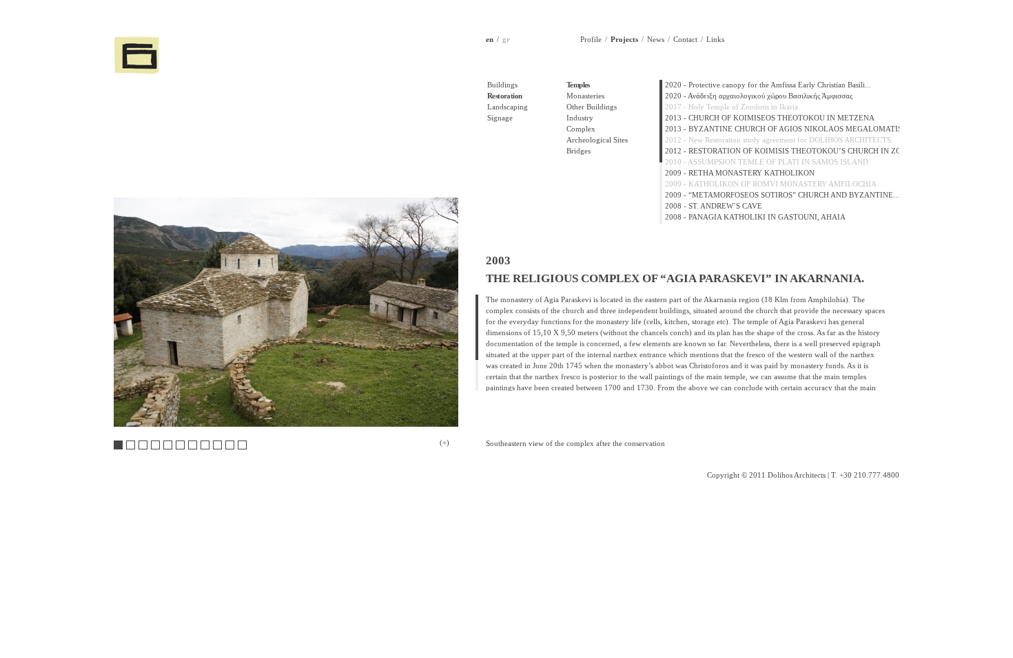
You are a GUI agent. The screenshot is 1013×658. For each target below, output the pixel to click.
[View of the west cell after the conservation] (192, 445)
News (655, 39)
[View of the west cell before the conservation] (180, 445)
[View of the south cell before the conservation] (205, 445)
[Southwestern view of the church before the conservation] (130, 445)
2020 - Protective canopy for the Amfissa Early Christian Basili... (768, 85)
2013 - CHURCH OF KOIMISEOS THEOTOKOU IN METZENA (769, 118)
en (489, 39)
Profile (591, 39)
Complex (580, 129)
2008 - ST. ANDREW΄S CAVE (713, 206)
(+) (444, 443)
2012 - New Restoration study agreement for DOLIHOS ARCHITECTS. (779, 140)
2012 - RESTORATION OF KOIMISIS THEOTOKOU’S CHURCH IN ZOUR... (791, 151)
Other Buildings (591, 107)
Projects (624, 39)
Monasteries (585, 96)
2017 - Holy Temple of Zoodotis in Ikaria (731, 107)
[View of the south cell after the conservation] (217, 445)
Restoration (504, 96)
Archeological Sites (597, 140)
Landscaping (507, 107)
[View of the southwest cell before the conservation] (155, 445)
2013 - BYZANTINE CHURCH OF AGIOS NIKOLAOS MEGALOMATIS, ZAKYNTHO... (810, 129)
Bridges (578, 151)
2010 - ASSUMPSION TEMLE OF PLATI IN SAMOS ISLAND (766, 162)
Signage (500, 118)
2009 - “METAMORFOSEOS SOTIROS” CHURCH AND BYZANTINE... (782, 195)
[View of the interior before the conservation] (229, 445)
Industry (579, 118)
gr (506, 39)
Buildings (502, 85)
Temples (578, 85)
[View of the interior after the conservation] (242, 445)
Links (715, 39)
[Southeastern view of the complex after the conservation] (118, 445)
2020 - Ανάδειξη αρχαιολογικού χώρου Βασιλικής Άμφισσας (758, 96)
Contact (685, 39)
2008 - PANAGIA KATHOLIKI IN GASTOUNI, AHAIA (755, 217)
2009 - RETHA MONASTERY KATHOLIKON (740, 173)
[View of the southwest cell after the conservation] (167, 445)
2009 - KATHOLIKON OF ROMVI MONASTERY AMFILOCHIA (771, 184)
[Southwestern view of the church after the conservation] (143, 445)
